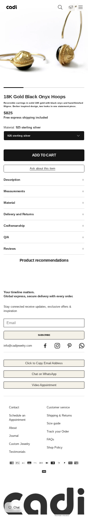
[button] (61, 7)
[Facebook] (45, 345)
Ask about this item (42, 168)
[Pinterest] (69, 345)
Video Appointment (44, 385)
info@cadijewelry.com (18, 345)
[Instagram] (57, 345)
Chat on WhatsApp (44, 374)
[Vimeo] (81, 345)
